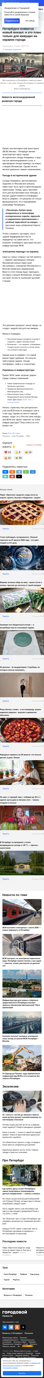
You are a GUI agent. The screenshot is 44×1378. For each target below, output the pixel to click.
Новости (7, 1316)
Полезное (29, 1295)
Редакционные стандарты (11, 1344)
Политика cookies (19, 1342)
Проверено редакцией (12, 49)
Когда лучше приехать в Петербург (20, 1353)
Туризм (7, 1280)
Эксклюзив (10, 1086)
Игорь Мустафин (14, 433)
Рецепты (16, 1280)
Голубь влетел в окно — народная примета (21, 1354)
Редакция (32, 1342)
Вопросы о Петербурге (13, 1295)
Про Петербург (13, 1160)
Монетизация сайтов (10, 1338)
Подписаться (12, 21)
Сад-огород (34, 1274)
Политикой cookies (10, 1368)
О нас (26, 1344)
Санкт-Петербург (10, 1274)
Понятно (22, 1373)
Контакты (33, 1344)
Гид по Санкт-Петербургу (27, 1357)
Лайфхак (23, 1274)
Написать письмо (8, 1346)
